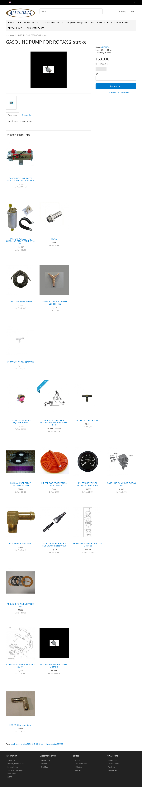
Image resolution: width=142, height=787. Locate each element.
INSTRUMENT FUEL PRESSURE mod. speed (88, 484)
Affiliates (78, 767)
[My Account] (133, 2)
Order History (113, 763)
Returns (44, 763)
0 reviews (112, 92)
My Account (112, 760)
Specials (78, 770)
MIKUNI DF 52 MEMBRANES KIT (20, 605)
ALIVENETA (105, 47)
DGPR (9, 777)
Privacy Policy (12, 767)
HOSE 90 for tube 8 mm (20, 543)
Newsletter (112, 770)
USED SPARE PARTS (35, 28)
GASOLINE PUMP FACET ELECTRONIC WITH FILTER (20, 179)
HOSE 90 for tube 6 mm (20, 724)
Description (12, 115)
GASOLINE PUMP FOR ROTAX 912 (121, 484)
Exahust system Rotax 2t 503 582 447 (20, 665)
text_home (10, 35)
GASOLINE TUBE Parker (20, 301)
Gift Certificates (81, 763)
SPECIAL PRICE (15, 28)
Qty (97, 74)
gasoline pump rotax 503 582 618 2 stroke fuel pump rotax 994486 (36, 744)
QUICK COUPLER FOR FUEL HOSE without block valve (54, 544)
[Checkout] (129, 2)
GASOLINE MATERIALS (52, 22)
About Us (11, 760)
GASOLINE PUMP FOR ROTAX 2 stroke (32, 35)
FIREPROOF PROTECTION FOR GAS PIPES (54, 484)
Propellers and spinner (77, 22)
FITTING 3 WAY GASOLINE (88, 420)
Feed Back (11, 774)
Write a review (123, 92)
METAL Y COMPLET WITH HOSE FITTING (54, 302)
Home (11, 22)
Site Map (44, 767)
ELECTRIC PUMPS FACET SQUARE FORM (20, 421)
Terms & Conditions (15, 770)
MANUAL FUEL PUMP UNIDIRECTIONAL (20, 484)
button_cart (115, 86)
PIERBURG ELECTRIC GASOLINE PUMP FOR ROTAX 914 (54, 422)
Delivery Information (15, 763)
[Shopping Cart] (126, 2)
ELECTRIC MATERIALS (28, 22)
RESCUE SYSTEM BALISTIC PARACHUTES (109, 22)
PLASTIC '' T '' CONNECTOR (20, 362)
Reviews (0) (26, 115)
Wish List (111, 767)
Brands (77, 760)
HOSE (54, 238)
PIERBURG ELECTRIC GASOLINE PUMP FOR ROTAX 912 (20, 241)
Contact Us (45, 760)
